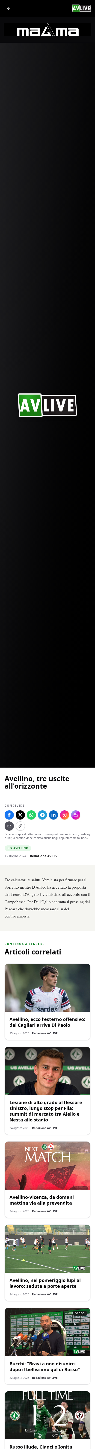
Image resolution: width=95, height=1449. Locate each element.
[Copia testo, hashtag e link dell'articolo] (20, 826)
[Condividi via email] (9, 826)
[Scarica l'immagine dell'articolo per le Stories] (64, 815)
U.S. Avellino (17, 848)
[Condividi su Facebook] (9, 815)
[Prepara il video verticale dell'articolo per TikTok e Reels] (75, 815)
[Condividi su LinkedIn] (53, 815)
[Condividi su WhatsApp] (31, 815)
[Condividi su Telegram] (42, 815)
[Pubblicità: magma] (47, 29)
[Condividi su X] (20, 815)
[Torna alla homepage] (9, 8)
